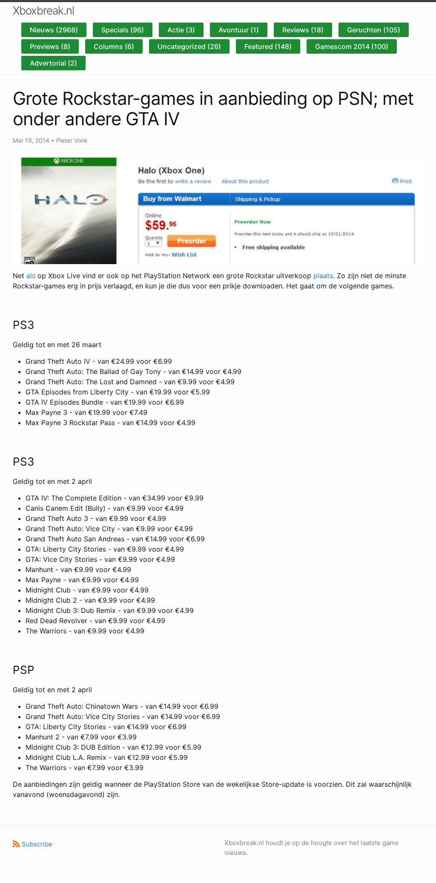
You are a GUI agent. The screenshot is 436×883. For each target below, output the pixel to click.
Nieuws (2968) (54, 30)
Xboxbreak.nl (43, 10)
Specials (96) (122, 30)
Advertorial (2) (53, 63)
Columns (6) (114, 46)
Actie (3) (181, 30)
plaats (323, 275)
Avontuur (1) (238, 30)
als (30, 275)
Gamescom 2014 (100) (351, 46)
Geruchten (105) (373, 30)
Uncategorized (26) (189, 46)
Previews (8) (50, 46)
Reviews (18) (303, 30)
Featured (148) (268, 46)
